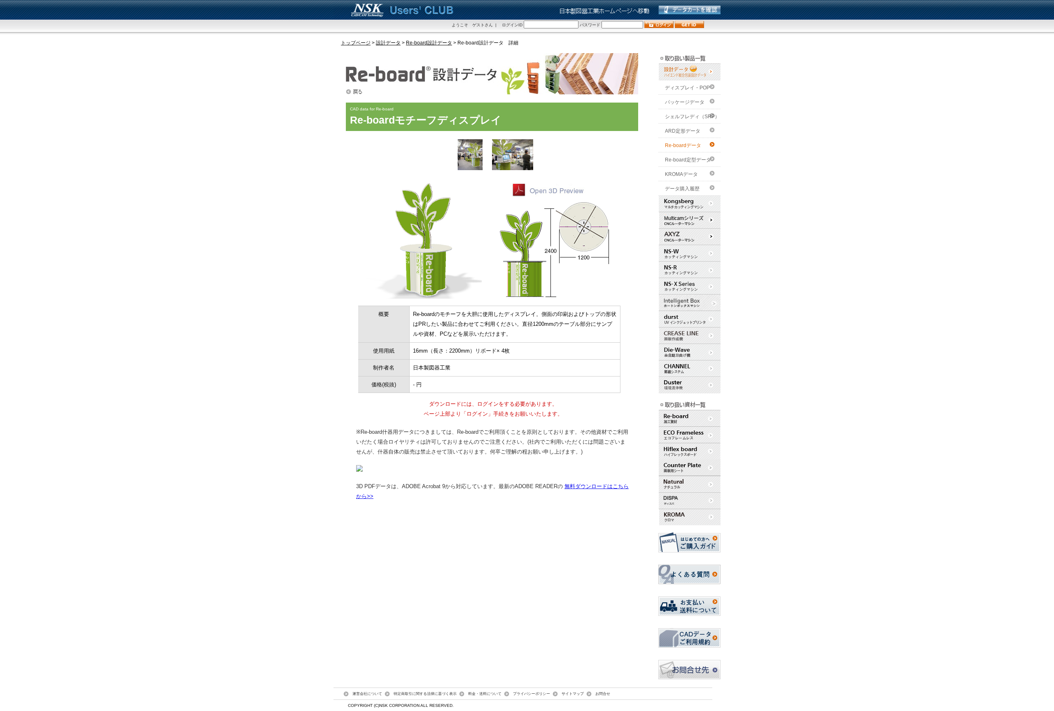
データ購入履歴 (682, 189)
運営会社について (367, 693)
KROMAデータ (681, 174)
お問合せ (602, 693)
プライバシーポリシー (531, 693)
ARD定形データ (682, 131)
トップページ (356, 43)
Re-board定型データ (688, 160)
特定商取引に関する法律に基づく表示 (425, 693)
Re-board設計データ (429, 43)
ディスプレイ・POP (687, 88)
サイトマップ (573, 693)
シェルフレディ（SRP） (692, 116)
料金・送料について (484, 693)
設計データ (388, 43)
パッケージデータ (684, 102)
